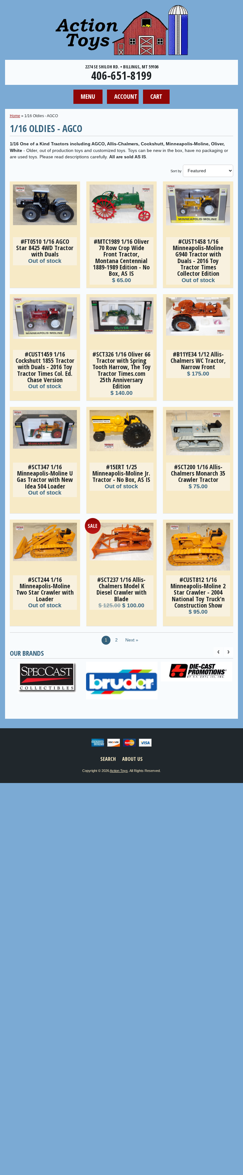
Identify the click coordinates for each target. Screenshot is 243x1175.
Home (15, 116)
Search (108, 758)
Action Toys (119, 771)
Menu (88, 96)
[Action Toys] (121, 50)
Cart (156, 96)
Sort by (176, 171)
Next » (131, 640)
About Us (132, 758)
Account (125, 96)
